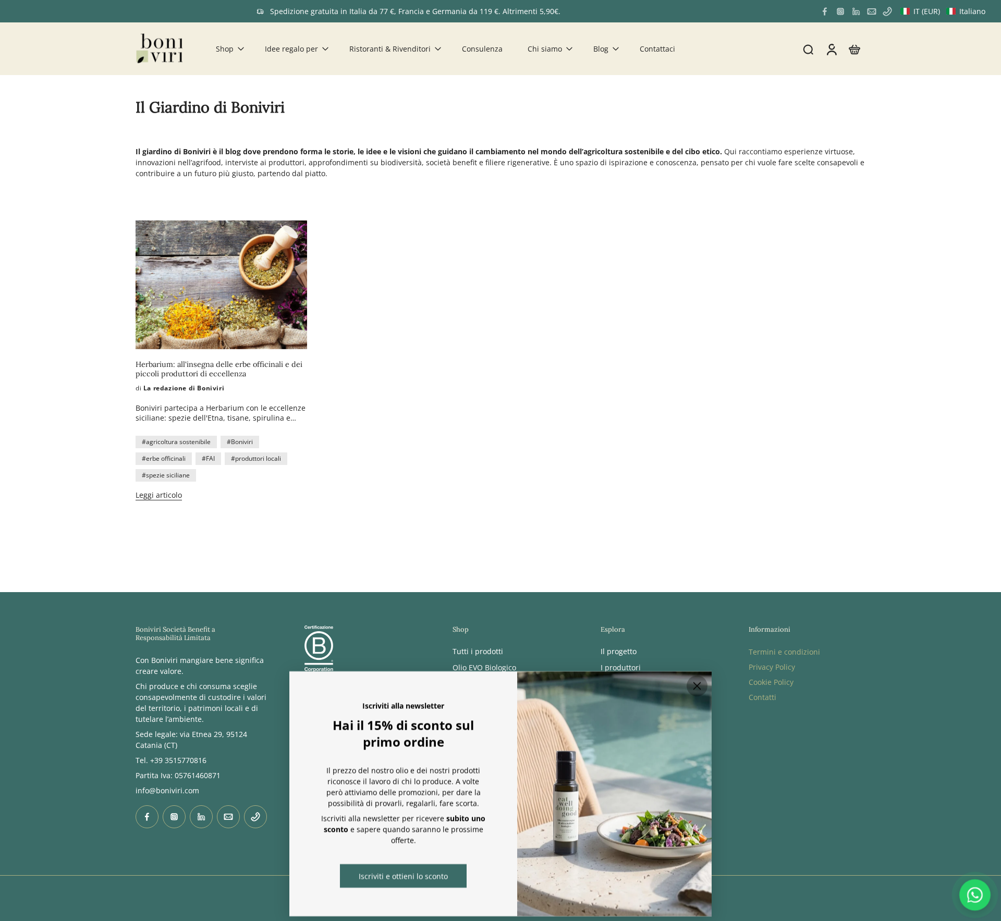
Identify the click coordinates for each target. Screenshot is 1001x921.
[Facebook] (825, 11)
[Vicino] (697, 686)
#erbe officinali (164, 458)
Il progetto (619, 651)
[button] (943, 11)
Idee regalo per (291, 49)
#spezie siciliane (166, 475)
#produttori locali (256, 458)
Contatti (762, 697)
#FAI (208, 458)
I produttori (621, 667)
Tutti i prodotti (478, 651)
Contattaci (657, 49)
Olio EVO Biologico (484, 667)
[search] (808, 49)
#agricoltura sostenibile (176, 441)
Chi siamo (545, 49)
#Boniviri (240, 441)
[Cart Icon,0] (854, 49)
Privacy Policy (772, 667)
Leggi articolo (159, 495)
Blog (600, 49)
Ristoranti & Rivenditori (390, 49)
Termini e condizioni (784, 652)
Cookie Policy (771, 682)
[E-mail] (872, 11)
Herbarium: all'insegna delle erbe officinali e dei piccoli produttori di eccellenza (219, 369)
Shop (225, 49)
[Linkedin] (856, 11)
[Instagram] (840, 11)
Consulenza (482, 49)
